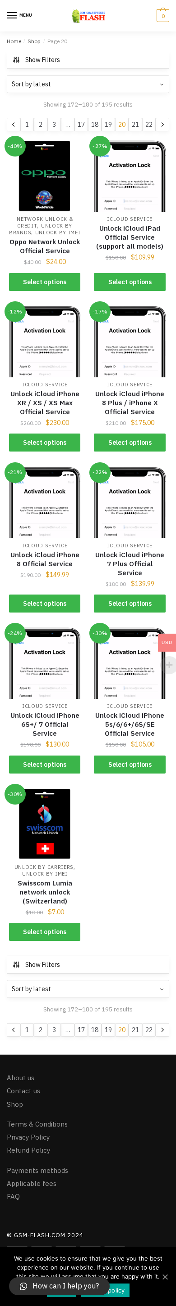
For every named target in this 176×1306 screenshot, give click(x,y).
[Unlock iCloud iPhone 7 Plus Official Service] (129, 502)
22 (149, 125)
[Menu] (12, 15)
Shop (34, 41)
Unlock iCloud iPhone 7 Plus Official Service (129, 563)
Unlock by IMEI (58, 232)
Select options (44, 282)
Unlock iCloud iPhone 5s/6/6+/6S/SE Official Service (129, 724)
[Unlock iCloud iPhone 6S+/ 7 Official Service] (44, 662)
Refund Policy (28, 1150)
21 (135, 125)
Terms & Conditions (37, 1123)
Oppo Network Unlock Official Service (44, 246)
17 (81, 125)
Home (14, 41)
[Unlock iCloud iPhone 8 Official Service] (44, 502)
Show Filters (42, 60)
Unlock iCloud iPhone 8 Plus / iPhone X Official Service (129, 402)
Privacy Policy (28, 1137)
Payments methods (37, 1170)
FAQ (13, 1196)
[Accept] (164, 1276)
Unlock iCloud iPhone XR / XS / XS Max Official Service (44, 402)
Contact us (23, 1091)
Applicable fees (31, 1183)
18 (94, 125)
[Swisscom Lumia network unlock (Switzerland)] (44, 823)
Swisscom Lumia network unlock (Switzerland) (45, 892)
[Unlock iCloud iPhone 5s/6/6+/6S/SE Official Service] (129, 662)
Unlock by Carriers (44, 867)
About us (20, 1077)
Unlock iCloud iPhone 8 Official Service (44, 559)
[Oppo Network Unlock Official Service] (44, 175)
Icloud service (130, 219)
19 (108, 125)
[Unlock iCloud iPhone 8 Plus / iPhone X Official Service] (129, 341)
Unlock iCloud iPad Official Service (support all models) (129, 237)
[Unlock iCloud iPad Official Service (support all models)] (129, 175)
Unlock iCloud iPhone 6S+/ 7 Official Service (44, 724)
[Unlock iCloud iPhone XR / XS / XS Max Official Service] (44, 341)
